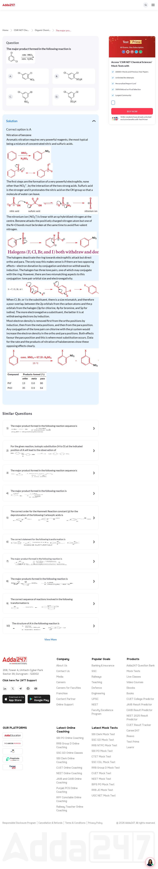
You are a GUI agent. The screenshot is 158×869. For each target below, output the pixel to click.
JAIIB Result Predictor (139, 704)
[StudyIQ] (12, 751)
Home (5, 30)
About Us (61, 665)
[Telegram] (20, 688)
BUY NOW (132, 111)
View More (50, 639)
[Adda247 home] (8, 5)
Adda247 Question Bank (141, 665)
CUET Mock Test (101, 773)
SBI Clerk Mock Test (103, 734)
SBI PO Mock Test (102, 751)
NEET (94, 704)
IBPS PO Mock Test (102, 784)
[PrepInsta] (12, 759)
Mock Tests (133, 671)
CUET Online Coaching (69, 767)
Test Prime (133, 741)
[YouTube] (35, 688)
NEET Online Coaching (69, 773)
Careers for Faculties (68, 687)
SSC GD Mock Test (102, 739)
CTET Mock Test (101, 756)
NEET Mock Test (101, 778)
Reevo (130, 736)
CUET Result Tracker (139, 725)
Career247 (133, 730)
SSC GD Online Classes (69, 752)
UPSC (94, 699)
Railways (96, 676)
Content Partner (66, 699)
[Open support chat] (150, 862)
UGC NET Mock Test (103, 795)
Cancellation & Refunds (50, 822)
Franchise (62, 693)
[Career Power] (12, 743)
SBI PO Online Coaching (69, 738)
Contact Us (63, 671)
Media (59, 676)
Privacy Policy (95, 822)
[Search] (145, 4)
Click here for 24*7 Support (19, 680)
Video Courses (135, 682)
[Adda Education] (12, 735)
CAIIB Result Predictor (139, 710)
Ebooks (131, 687)
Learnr (130, 747)
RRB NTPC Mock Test (104, 745)
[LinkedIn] (4, 688)
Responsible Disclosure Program (19, 822)
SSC (94, 671)
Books (130, 693)
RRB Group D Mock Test (105, 767)
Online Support (64, 704)
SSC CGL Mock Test (103, 762)
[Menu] (153, 4)
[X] (12, 688)
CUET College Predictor (140, 699)
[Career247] (12, 767)
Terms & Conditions (75, 822)
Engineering (98, 693)
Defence (96, 687)
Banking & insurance (102, 665)
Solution (11, 121)
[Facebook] (28, 688)
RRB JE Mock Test (102, 790)
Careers (61, 682)
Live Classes (134, 676)
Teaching (96, 682)
